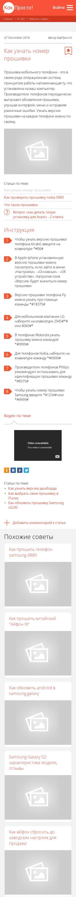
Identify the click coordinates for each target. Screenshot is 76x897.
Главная (8, 19)
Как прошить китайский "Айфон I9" (32, 621)
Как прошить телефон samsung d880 (30, 552)
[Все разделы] (70, 7)
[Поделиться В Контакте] (13, 470)
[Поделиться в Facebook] (19, 470)
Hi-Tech (21, 19)
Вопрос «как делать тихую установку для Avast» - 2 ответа (38, 214)
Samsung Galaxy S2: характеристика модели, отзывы (33, 762)
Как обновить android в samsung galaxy (32, 690)
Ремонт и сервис (39, 19)
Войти (59, 7)
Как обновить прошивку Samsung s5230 (36, 505)
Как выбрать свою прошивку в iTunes (33, 495)
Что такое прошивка (21, 204)
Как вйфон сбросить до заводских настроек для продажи (32, 837)
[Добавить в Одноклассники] (6, 470)
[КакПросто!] (18, 7)
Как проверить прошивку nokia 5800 (34, 197)
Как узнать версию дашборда (32, 488)
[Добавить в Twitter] (26, 470)
